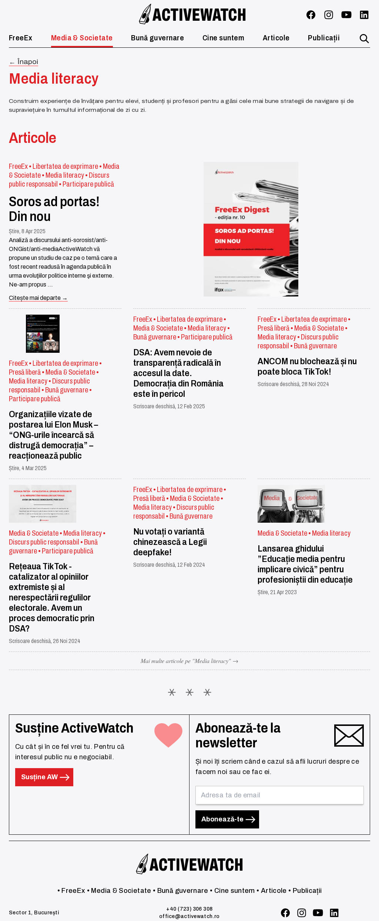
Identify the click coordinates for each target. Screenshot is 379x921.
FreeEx (21, 38)
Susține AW (40, 777)
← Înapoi (23, 62)
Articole (276, 38)
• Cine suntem (232, 890)
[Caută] (364, 38)
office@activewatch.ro (189, 916)
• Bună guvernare (180, 890)
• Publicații (305, 890)
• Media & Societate (119, 890)
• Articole (271, 890)
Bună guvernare (157, 38)
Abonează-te (223, 819)
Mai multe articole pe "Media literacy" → (189, 660)
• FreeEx (71, 890)
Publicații (324, 38)
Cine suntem (223, 38)
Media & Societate (82, 38)
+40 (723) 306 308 (189, 909)
